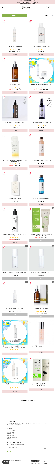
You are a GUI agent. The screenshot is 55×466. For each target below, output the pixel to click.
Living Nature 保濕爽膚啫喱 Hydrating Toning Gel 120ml (14, 235)
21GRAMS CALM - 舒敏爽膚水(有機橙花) (41, 272)
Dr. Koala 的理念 (11, 430)
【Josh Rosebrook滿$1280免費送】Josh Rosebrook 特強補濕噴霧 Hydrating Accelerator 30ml (15, 346)
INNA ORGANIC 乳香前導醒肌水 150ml (14, 122)
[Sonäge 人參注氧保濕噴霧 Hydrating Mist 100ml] (41, 332)
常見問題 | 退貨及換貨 (12, 437)
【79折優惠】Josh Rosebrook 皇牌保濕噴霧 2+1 (14, 384)
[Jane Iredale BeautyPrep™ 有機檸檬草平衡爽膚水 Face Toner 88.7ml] (15, 146)
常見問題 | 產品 (10, 432)
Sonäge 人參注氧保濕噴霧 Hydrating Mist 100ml (41, 346)
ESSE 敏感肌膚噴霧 (15, 84)
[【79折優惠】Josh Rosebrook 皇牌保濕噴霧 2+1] (15, 370)
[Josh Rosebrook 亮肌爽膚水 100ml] (41, 32)
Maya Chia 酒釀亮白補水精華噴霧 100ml (41, 122)
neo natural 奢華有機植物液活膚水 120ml (41, 160)
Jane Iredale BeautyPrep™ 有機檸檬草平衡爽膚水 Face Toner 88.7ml (15, 161)
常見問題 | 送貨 (10, 435)
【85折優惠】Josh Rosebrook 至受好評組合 (41, 84)
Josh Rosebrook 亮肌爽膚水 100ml (41, 46)
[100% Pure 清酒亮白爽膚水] (15, 184)
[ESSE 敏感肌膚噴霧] (15, 70)
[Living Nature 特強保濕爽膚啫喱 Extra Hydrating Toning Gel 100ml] (41, 370)
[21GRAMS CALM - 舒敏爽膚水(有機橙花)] (41, 258)
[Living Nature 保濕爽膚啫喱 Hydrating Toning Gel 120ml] (15, 220)
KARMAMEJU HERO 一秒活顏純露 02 (15, 308)
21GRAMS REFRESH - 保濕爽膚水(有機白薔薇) (14, 272)
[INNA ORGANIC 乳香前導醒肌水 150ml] (15, 108)
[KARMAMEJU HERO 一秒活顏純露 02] (15, 294)
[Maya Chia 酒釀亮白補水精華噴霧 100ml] (41, 108)
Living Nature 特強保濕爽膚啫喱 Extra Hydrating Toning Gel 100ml (41, 384)
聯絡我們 (9, 438)
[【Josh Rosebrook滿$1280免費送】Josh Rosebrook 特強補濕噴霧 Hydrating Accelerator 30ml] (15, 332)
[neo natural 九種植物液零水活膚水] (41, 184)
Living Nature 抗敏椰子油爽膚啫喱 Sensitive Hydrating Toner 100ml (41, 235)
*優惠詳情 (36, 2)
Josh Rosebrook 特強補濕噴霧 (15, 46)
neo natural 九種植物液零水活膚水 (41, 198)
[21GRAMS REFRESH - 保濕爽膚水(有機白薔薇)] (15, 258)
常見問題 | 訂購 (10, 433)
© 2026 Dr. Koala (11, 460)
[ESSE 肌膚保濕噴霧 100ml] (41, 294)
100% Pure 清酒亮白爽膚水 (14, 198)
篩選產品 (14, 15)
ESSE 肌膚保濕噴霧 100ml (41, 308)
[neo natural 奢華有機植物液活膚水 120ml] (41, 146)
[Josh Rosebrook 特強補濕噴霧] (15, 32)
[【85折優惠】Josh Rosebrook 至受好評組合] (41, 70)
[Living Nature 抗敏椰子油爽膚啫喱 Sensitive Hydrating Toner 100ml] (41, 220)
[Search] (47, 7)
